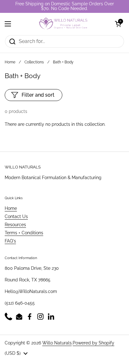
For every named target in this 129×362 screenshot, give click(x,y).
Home (10, 62)
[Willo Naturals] (63, 24)
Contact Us (16, 216)
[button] (118, 24)
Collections (34, 62)
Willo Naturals (57, 342)
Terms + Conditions (24, 232)
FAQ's (10, 240)
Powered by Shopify (93, 342)
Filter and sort (38, 95)
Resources (15, 224)
